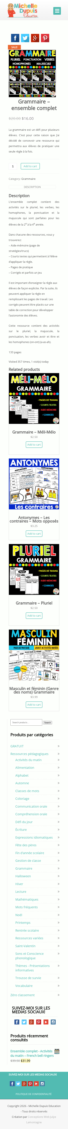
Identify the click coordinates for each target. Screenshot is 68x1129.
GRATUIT (17, 746)
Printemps (23, 922)
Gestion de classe (28, 860)
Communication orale (31, 806)
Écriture (21, 829)
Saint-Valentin (25, 946)
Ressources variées (29, 938)
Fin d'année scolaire (29, 853)
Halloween (23, 876)
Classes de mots (27, 791)
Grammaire (28, 179)
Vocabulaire (24, 986)
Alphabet (21, 775)
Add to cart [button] (34, 444)
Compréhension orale (31, 814)
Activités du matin (28, 760)
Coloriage (22, 798)
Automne (22, 783)
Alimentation (24, 767)
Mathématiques (26, 899)
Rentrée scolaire (27, 930)
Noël (18, 915)
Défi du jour (24, 822)
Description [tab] (32, 187)
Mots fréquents (26, 907)
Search (47, 722)
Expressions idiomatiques (34, 837)
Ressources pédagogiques (29, 754)
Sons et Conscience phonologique (29, 955)
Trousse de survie (28, 978)
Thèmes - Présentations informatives (32, 968)
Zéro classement (22, 995)
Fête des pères (26, 845)
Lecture (20, 891)
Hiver (19, 884)
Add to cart (30, 166)
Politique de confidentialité (34, 1094)
